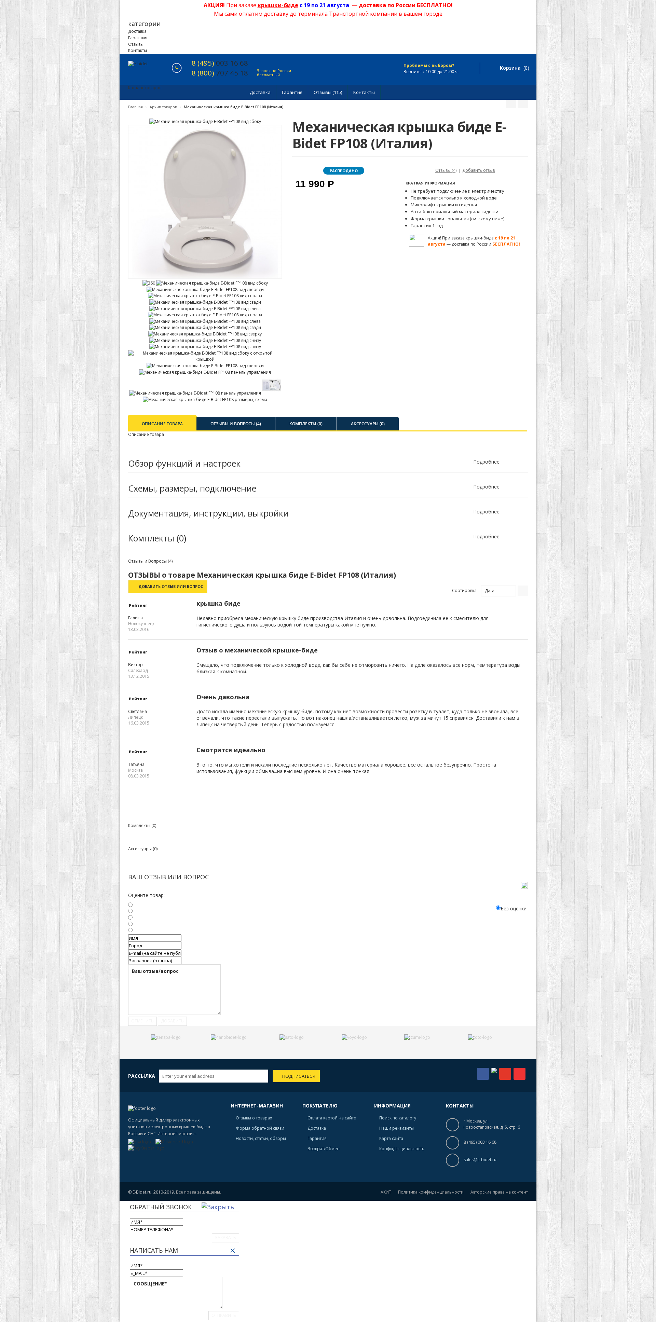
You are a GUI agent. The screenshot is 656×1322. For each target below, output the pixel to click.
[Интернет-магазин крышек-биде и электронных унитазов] (138, 64)
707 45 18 (220, 73)
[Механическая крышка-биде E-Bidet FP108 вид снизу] (205, 340)
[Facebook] (483, 1074)
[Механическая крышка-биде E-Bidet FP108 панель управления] (205, 372)
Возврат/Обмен (324, 1149)
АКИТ (386, 1192)
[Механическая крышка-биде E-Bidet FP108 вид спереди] (205, 289)
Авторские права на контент (499, 1192)
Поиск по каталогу (397, 1118)
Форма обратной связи (260, 1128)
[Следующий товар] (523, 103)
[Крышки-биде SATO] (291, 1037)
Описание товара (162, 424)
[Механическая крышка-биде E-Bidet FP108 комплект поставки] (271, 393)
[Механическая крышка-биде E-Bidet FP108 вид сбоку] (205, 121)
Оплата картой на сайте (332, 1118)
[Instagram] (494, 1071)
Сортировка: (465, 590)
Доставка (137, 31)
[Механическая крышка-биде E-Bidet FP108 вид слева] (205, 309)
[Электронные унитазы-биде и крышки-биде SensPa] (166, 1037)
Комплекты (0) (306, 424)
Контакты (137, 50)
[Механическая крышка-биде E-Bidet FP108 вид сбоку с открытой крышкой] (205, 359)
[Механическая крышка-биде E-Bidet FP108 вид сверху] (205, 334)
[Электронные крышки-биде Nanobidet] (229, 1037)
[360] (148, 283)
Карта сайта (391, 1138)
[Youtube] (519, 1074)
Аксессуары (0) (368, 424)
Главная (135, 106)
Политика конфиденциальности (431, 1192)
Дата (489, 591)
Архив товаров (163, 106)
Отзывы (136, 44)
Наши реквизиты (396, 1128)
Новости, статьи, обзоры (261, 1138)
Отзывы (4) (445, 170)
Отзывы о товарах (254, 1118)
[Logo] (142, 1108)
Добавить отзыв (478, 170)
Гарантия (137, 38)
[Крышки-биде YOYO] (354, 1037)
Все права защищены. (198, 1192)
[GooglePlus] (505, 1074)
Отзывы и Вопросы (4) (235, 424)
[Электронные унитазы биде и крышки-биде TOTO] (480, 1037)
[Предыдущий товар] (511, 103)
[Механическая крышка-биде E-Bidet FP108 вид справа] (205, 296)
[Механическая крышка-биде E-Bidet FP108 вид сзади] (205, 302)
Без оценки (514, 908)
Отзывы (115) (328, 92)
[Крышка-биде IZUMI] (417, 1037)
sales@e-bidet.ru (480, 1159)
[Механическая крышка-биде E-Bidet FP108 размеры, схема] (205, 399)
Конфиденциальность (401, 1149)
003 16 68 (220, 63)
